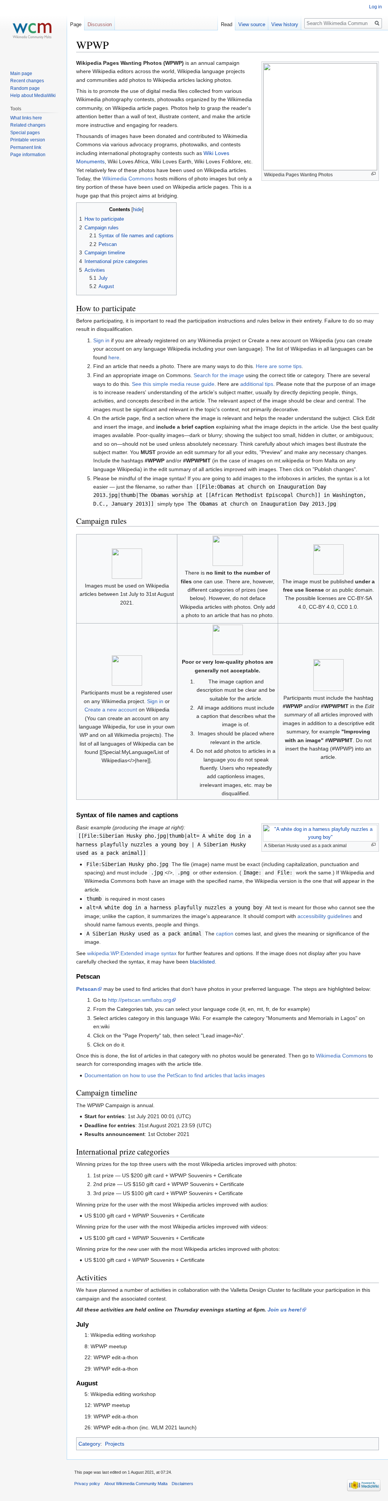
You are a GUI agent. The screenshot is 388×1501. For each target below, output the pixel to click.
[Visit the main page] (33, 30)
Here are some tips (279, 366)
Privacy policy (87, 1483)
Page (75, 24)
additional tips (256, 384)
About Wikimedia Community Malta (135, 1483)
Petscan (86, 989)
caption (224, 934)
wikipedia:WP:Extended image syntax (132, 953)
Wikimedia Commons (127, 178)
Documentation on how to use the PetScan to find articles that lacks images (174, 1075)
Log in (375, 6)
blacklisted (202, 962)
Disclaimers (182, 1483)
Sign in (101, 340)
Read (226, 24)
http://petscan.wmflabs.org (139, 1000)
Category (89, 1444)
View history (284, 24)
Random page (25, 88)
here (113, 357)
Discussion (100, 24)
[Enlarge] (373, 174)
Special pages (25, 132)
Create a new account (110, 710)
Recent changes (27, 80)
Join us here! (285, 1310)
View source (251, 24)
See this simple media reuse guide (173, 384)
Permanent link (25, 147)
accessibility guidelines (324, 916)
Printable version (27, 140)
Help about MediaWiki (33, 95)
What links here (26, 118)
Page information (27, 154)
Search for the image (219, 375)
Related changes (27, 125)
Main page (21, 73)
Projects (114, 1444)
